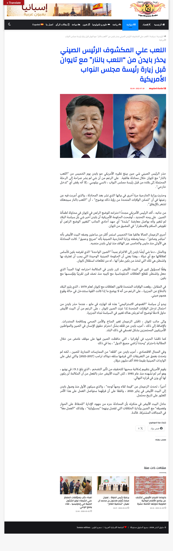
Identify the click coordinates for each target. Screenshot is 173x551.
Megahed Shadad (156, 88)
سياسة (130, 24)
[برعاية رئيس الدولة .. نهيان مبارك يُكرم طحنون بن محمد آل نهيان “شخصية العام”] (113, 485)
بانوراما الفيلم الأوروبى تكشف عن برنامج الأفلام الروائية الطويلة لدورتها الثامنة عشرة (151, 500)
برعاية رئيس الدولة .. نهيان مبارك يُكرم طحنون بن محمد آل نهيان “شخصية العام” (113, 500)
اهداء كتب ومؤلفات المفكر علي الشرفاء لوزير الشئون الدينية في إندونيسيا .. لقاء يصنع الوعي (78, 502)
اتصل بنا (49, 24)
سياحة (75, 24)
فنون (85, 24)
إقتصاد (146, 24)
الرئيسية (158, 24)
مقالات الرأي (62, 24)
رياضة (115, 24)
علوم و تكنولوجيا (100, 24)
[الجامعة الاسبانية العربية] (147, 9)
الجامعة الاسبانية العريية (114, 527)
